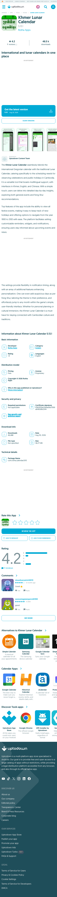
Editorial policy (8, 803)
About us (6, 794)
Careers (5, 820)
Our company (8, 798)
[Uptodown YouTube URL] (3, 779)
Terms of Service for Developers (16, 883)
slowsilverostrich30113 (24, 580)
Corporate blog (9, 815)
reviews (11, 44)
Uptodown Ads (9, 847)
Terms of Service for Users (14, 870)
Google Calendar (9, 690)
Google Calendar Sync (43, 652)
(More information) (15, 390)
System (38, 348)
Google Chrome (26, 728)
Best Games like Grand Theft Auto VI (38, 1)
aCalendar (42, 690)
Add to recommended (42, 538)
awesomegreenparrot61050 (26, 599)
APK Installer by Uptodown (42, 729)
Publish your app (9, 839)
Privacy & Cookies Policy (13, 875)
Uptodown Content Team (19, 158)
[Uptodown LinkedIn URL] (24, 779)
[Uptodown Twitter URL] (14, 779)
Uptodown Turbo (12, 851)
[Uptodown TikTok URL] (8, 779)
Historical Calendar (26, 691)
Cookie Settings (9, 879)
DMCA (4, 888)
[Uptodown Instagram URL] (19, 779)
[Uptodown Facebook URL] (29, 779)
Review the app (28, 531)
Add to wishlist (12, 538)
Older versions (29, 121)
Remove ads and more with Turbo (27, 101)
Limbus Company (20, 1)
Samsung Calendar (26, 652)
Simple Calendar (9, 651)
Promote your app (10, 843)
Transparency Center (11, 807)
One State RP (9, 1)
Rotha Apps (24, 30)
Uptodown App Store (9, 729)
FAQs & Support (9, 856)
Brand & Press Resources (13, 811)
